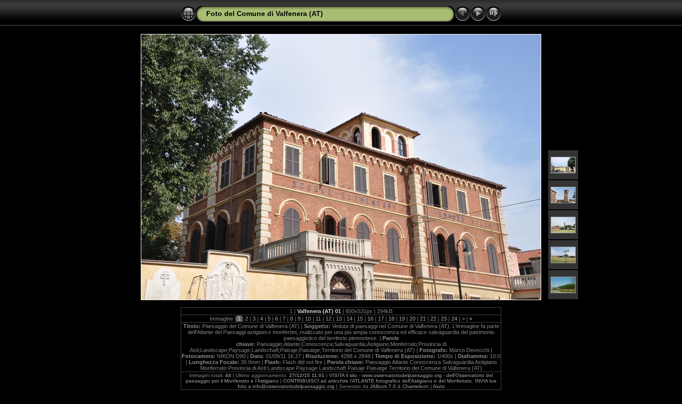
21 (422, 319)
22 (433, 319)
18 (391, 319)
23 (443, 319)
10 (308, 319)
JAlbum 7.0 (383, 386)
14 (349, 319)
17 (380, 319)
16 (370, 319)
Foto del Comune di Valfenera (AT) (264, 13)
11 (318, 319)
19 (401, 319)
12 (328, 319)
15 (359, 319)
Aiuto (439, 386)
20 (412, 319)
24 (454, 319)
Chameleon (415, 386)
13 (339, 319)
